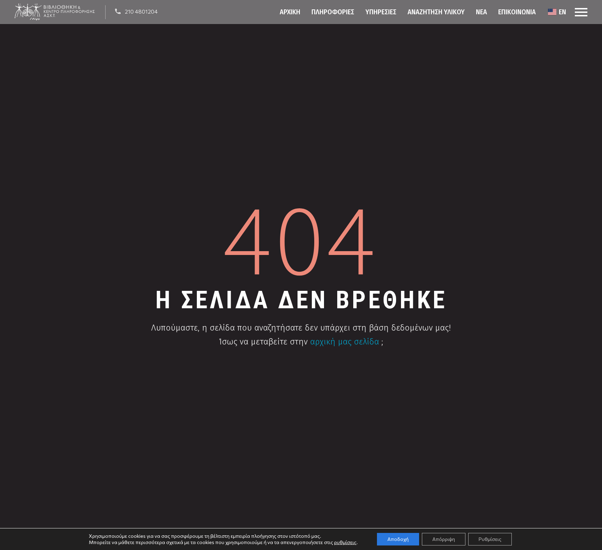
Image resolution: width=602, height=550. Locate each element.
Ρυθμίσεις (490, 539)
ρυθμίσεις (345, 542)
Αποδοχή (398, 539)
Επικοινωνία (517, 12)
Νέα (481, 12)
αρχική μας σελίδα (344, 342)
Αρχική (290, 12)
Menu (581, 12)
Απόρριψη (443, 539)
